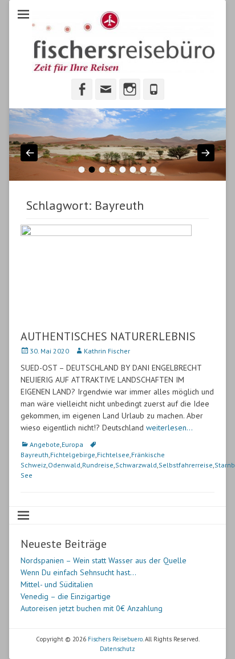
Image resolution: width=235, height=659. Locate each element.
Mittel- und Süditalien (57, 584)
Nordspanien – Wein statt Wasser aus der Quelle (104, 560)
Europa (72, 444)
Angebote (45, 444)
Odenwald (64, 465)
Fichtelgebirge (72, 454)
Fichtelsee (113, 454)
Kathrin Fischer (107, 351)
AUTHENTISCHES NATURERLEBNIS (108, 336)
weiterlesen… (169, 427)
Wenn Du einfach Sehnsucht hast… (78, 572)
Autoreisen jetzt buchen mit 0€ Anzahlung (92, 608)
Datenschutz (117, 649)
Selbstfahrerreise (186, 465)
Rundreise (98, 465)
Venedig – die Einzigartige (66, 596)
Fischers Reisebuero (115, 639)
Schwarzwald (136, 465)
